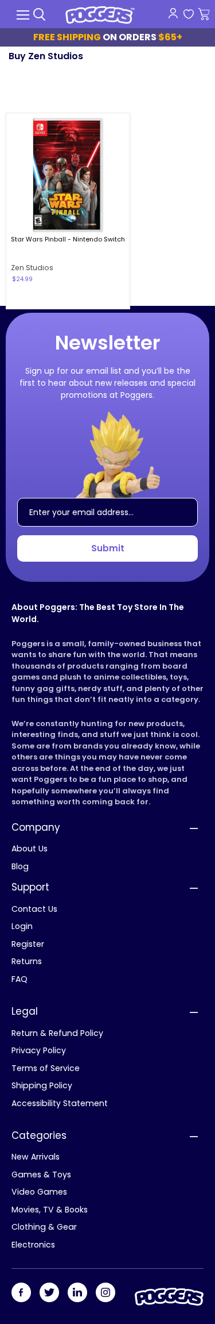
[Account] (173, 13)
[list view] (193, 89)
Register (27, 944)
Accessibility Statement (59, 1103)
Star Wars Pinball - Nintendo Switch (68, 239)
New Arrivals (35, 1156)
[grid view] (176, 89)
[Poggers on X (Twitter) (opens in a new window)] (49, 1293)
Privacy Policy (38, 1050)
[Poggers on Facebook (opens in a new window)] (21, 1293)
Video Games (39, 1192)
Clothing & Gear (44, 1227)
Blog (20, 866)
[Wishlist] (188, 14)
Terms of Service (45, 1068)
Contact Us (34, 909)
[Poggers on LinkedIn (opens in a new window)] (77, 1293)
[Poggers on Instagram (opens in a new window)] (105, 1293)
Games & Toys (41, 1174)
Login (22, 926)
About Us (29, 848)
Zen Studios (32, 268)
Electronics (33, 1244)
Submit (107, 548)
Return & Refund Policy (57, 1033)
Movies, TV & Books (49, 1209)
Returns (26, 961)
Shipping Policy (41, 1085)
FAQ (19, 979)
